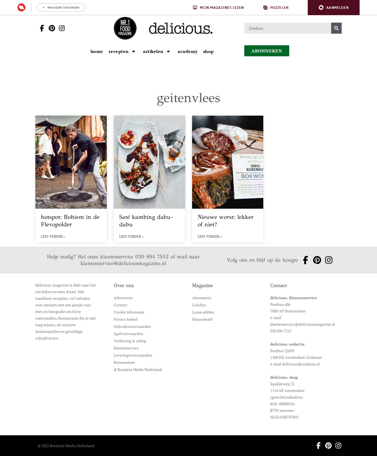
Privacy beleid (125, 319)
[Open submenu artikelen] (168, 51)
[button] (334, 7)
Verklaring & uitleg (130, 340)
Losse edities (203, 312)
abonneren (266, 51)
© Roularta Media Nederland (138, 369)
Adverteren (123, 297)
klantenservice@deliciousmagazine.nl (123, 263)
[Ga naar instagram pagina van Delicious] (60, 28)
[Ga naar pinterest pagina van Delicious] (50, 28)
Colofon (199, 304)
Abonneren (201, 297)
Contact (120, 304)
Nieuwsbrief (202, 319)
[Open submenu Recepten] (133, 51)
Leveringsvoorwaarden (133, 355)
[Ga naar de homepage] (125, 28)
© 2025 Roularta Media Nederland (66, 445)
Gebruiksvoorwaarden (132, 326)
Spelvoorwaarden (128, 333)
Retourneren (124, 362)
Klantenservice (126, 348)
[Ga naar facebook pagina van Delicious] (40, 28)
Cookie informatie (129, 312)
